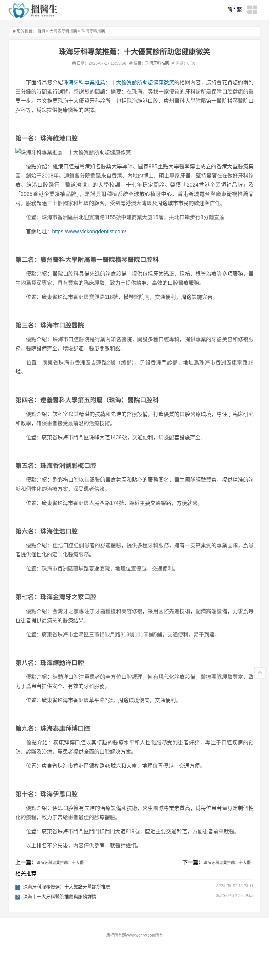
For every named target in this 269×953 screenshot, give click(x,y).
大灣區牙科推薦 (63, 31)
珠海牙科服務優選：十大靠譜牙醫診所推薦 (66, 886)
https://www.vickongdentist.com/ (89, 231)
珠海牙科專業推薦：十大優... (61, 862)
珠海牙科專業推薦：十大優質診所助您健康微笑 (118, 82)
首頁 (41, 31)
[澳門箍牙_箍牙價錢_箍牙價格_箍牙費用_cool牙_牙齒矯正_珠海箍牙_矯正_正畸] (33, 10)
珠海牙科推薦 (93, 31)
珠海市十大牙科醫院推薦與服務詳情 (59, 896)
